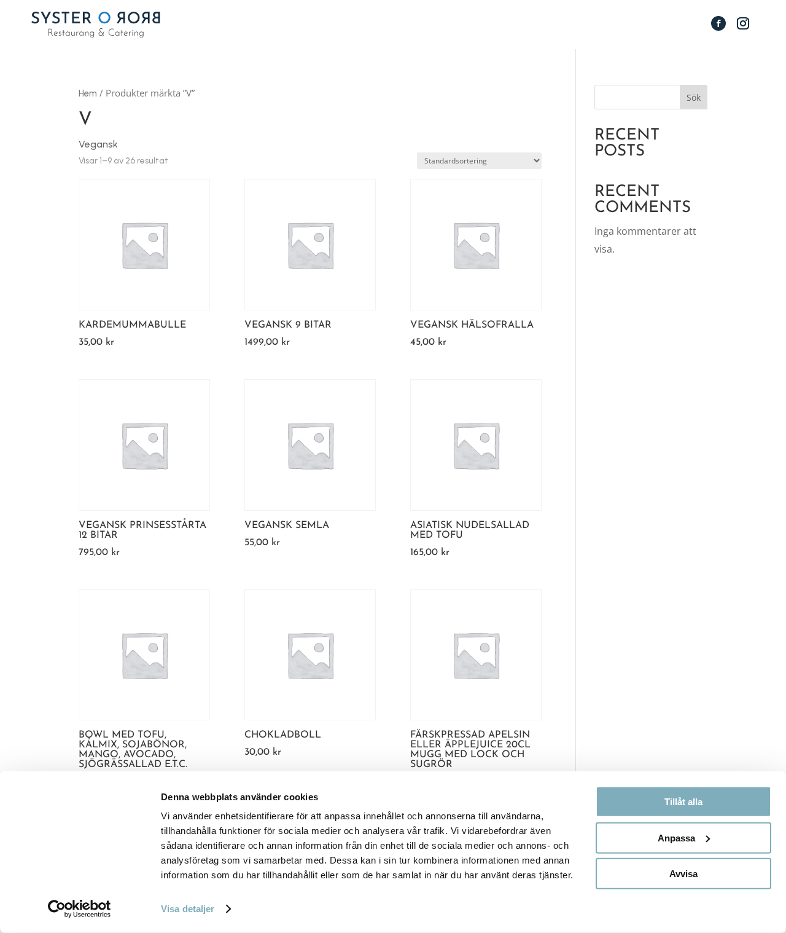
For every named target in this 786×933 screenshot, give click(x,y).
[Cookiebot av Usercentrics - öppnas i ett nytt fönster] (79, 909)
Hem (88, 93)
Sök (694, 97)
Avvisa (683, 873)
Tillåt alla (683, 802)
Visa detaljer (187, 908)
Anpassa (676, 837)
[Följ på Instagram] (743, 23)
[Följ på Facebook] (718, 23)
